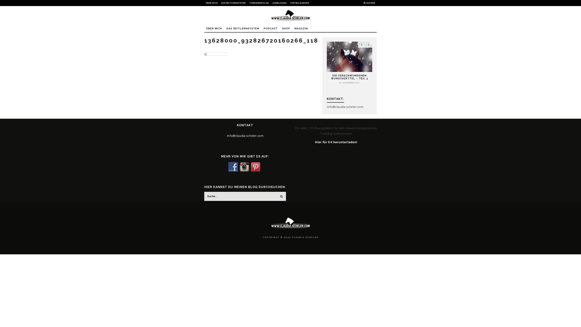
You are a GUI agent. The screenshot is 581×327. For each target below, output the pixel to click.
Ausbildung (279, 3)
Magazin (301, 28)
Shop (286, 28)
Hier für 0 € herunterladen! (336, 142)
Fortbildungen (299, 3)
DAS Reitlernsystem (233, 3)
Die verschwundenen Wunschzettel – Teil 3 (349, 77)
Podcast (271, 28)
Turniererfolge (259, 3)
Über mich (212, 3)
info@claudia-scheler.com (245, 136)
